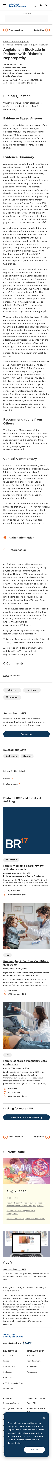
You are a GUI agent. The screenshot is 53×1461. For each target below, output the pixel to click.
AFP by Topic (9, 1366)
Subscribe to (14, 1269)
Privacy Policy (14, 1443)
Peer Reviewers (34, 1361)
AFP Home (8, 1355)
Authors (30, 1355)
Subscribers (32, 1366)
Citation (6, 779)
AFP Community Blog (13, 1383)
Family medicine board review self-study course (23, 867)
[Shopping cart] (35, 5)
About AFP (32, 1403)
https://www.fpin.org (13, 621)
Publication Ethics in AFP (36, 1409)
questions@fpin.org (20, 625)
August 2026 (16, 1191)
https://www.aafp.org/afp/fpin (18, 654)
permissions (25, 1318)
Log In (6, 676)
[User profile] (41, 5)
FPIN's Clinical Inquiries (16, 41)
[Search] (47, 5)
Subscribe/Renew (11, 1403)
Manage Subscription (12, 1408)
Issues (6, 1361)
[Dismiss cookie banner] (44, 1418)
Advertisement (26, 13)
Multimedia (8, 1389)
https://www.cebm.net (15, 603)
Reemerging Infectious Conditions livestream (26, 963)
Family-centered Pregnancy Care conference (25, 1062)
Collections (8, 1372)
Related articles (10, 784)
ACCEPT (34, 1450)
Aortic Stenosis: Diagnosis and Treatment (26, 1218)
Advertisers (32, 1372)
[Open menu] (4, 5)
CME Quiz (7, 1377)
